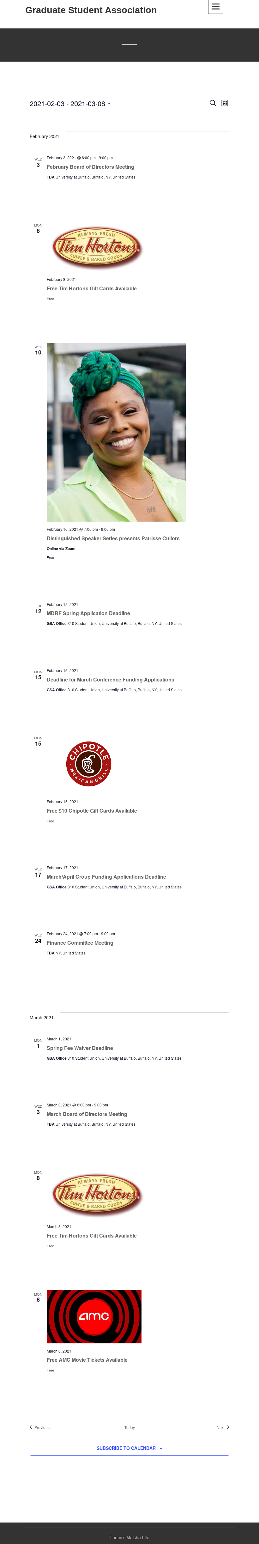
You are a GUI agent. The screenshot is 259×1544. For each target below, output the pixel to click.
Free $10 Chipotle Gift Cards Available (92, 810)
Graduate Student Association (91, 10)
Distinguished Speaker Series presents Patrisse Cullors (113, 538)
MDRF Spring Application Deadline (88, 613)
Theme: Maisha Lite (129, 1537)
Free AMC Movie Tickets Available (87, 1359)
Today (129, 1427)
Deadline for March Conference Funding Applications (110, 679)
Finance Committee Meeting (80, 942)
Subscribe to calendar (126, 1448)
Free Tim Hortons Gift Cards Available (92, 288)
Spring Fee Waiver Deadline (80, 1047)
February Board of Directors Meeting (90, 166)
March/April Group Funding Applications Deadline (106, 876)
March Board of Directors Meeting (87, 1113)
